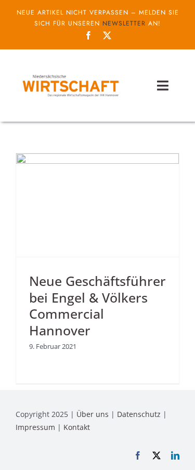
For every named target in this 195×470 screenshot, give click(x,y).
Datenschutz (139, 414)
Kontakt (76, 427)
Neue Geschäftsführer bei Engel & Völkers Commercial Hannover (97, 306)
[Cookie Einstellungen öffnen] (18, 456)
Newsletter (124, 23)
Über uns (92, 414)
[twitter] (107, 35)
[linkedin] (175, 455)
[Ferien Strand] (70, 74)
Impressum (35, 427)
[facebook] (88, 35)
